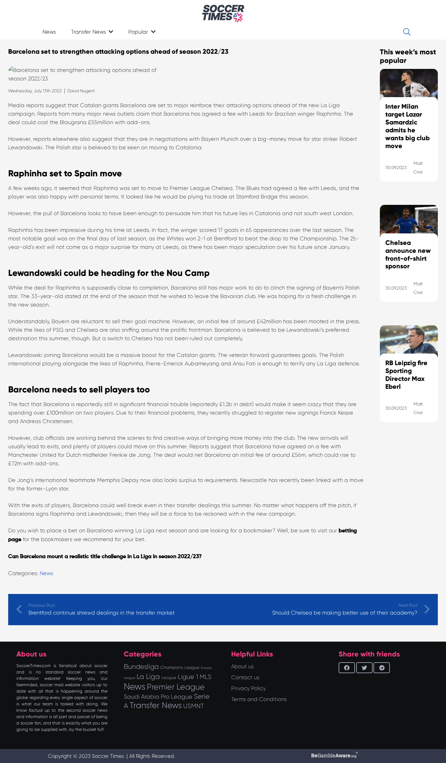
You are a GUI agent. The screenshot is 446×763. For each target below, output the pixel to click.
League (168, 677)
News (46, 573)
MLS (205, 676)
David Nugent (81, 90)
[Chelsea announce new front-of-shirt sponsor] (409, 261)
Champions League (179, 667)
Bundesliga (141, 666)
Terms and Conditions (259, 699)
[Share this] (347, 667)
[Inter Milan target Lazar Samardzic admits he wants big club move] (409, 133)
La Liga (148, 676)
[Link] (223, 14)
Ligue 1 (188, 676)
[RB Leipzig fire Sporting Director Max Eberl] (409, 381)
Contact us (245, 677)
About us (242, 666)
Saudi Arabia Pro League (158, 696)
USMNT (193, 706)
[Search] (407, 31)
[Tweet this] (364, 667)
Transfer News (156, 705)
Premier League (176, 686)
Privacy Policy (248, 688)
